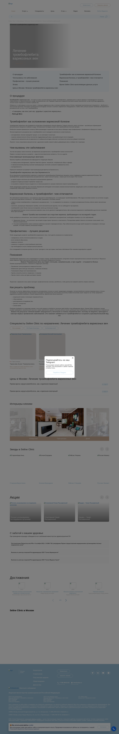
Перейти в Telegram (59, 372)
